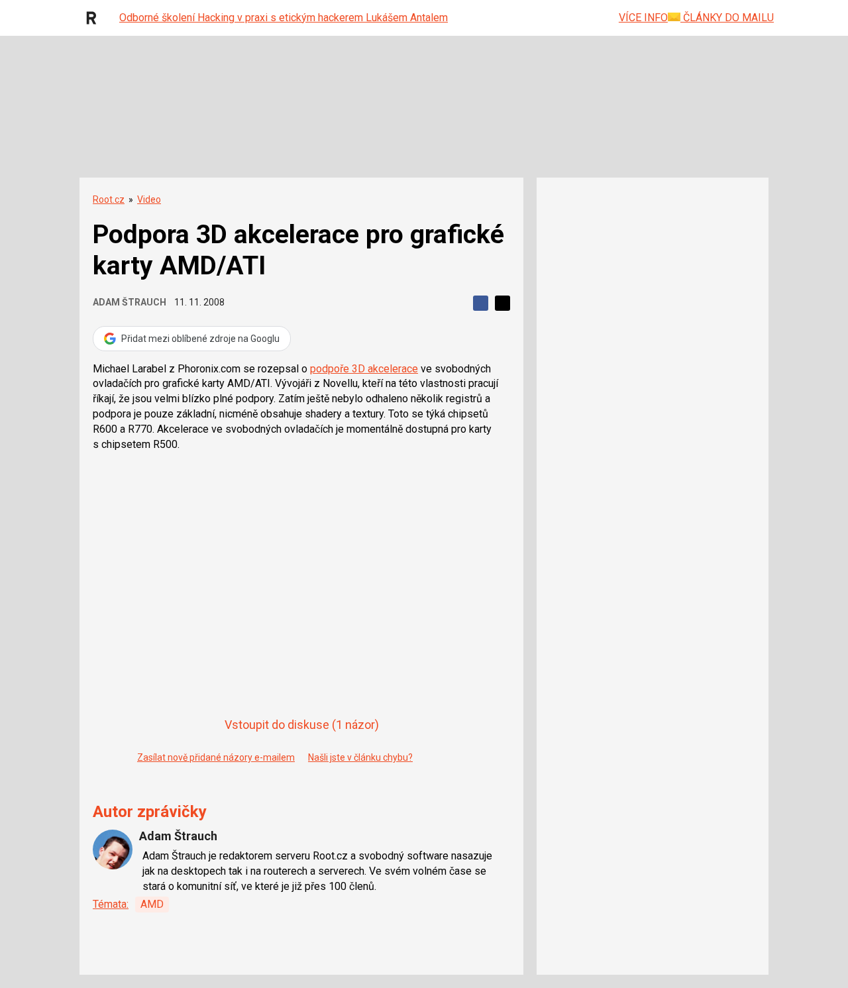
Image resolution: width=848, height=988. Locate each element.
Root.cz (109, 199)
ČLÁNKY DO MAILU (727, 17)
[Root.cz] (95, 18)
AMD (152, 904)
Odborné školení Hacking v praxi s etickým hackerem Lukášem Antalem (283, 17)
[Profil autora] (112, 849)
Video (149, 199)
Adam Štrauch (129, 302)
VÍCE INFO (643, 17)
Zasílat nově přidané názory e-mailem (216, 757)
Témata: (111, 904)
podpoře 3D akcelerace (364, 368)
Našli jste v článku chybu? (360, 757)
